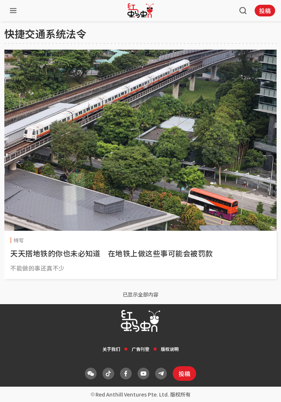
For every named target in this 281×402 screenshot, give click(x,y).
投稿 (265, 10)
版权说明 (170, 349)
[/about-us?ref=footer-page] (91, 373)
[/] (140, 10)
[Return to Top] (264, 389)
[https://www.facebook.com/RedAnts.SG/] (126, 373)
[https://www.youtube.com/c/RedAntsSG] (143, 373)
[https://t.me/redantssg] (161, 373)
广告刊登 (140, 349)
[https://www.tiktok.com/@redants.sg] (108, 373)
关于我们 (111, 349)
